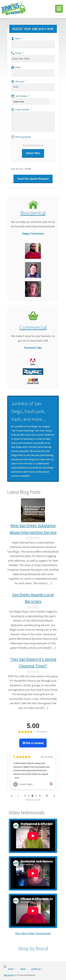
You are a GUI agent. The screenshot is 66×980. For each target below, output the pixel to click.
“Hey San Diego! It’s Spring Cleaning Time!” (33, 663)
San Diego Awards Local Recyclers (33, 598)
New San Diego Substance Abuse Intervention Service (33, 529)
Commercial (33, 327)
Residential (33, 213)
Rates (23, 968)
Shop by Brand (33, 948)
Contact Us (36, 968)
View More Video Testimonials (33, 933)
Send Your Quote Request (33, 178)
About (10, 968)
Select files (33, 153)
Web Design (9, 975)
